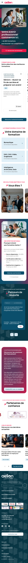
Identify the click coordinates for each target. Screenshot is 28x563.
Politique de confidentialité (7, 547)
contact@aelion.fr (7, 519)
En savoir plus (12, 110)
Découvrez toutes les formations (14, 119)
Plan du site (4, 542)
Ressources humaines (9, 75)
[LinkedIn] (2, 526)
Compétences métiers (9, 74)
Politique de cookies (6, 544)
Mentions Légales (5, 553)
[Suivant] (16, 334)
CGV (2, 550)
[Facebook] (9, 526)
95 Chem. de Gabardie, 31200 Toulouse (8, 516)
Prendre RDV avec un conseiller (14, 389)
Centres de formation (8, 490)
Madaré (8, 556)
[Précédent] (12, 334)
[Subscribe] (24, 485)
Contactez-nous (12, 534)
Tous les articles (17, 466)
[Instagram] (5, 526)
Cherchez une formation (14, 273)
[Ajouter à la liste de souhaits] (21, 74)
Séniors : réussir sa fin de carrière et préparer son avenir (12, 82)
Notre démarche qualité (8, 494)
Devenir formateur (7, 498)
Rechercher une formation (15, 50)
